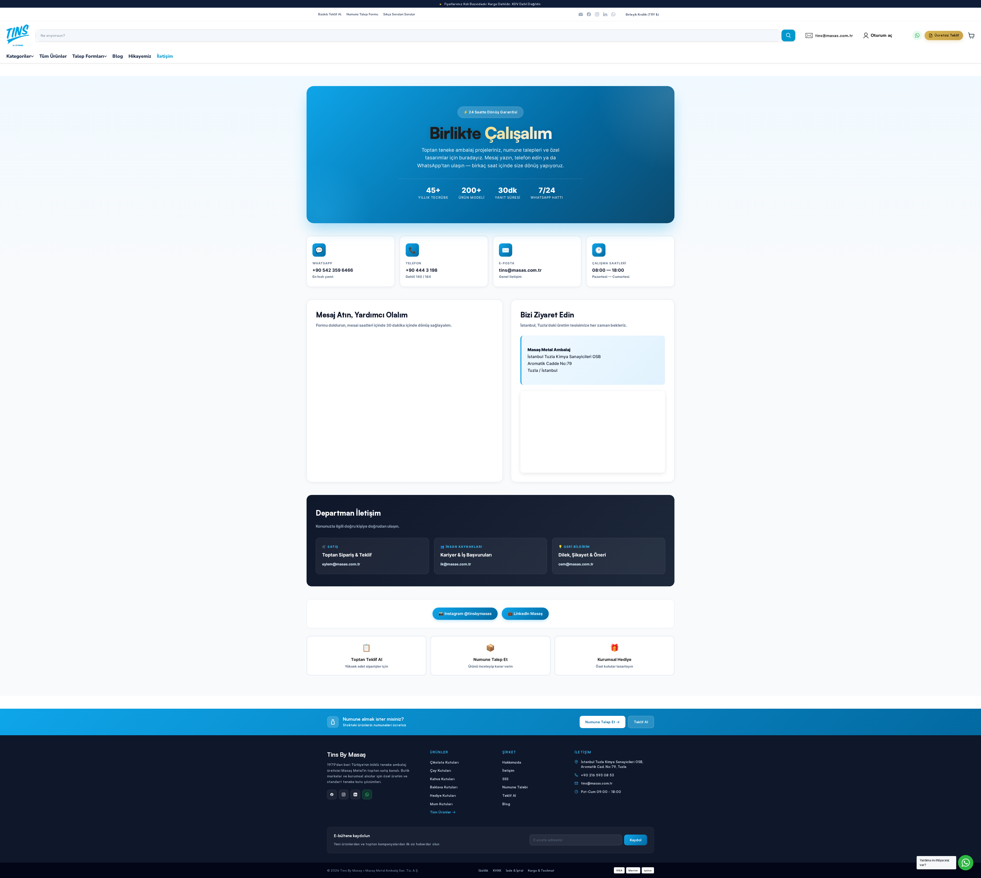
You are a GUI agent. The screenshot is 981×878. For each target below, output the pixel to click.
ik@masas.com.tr (455, 564)
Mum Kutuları (441, 804)
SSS (505, 779)
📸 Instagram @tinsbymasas (465, 613)
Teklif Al (641, 722)
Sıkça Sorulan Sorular (399, 14)
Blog (506, 804)
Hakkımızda (511, 762)
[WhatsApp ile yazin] (917, 35)
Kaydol (635, 840)
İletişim (508, 770)
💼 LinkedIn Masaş (525, 613)
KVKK (497, 870)
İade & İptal (514, 870)
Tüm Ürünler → (443, 812)
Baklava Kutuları (443, 787)
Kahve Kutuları (442, 779)
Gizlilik (483, 870)
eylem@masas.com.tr (341, 564)
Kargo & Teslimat (541, 870)
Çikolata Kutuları (444, 762)
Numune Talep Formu (362, 14)
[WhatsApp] (367, 794)
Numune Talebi (515, 787)
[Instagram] (343, 794)
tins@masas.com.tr (597, 783)
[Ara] (788, 35)
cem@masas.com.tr (575, 564)
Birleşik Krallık (642, 14)
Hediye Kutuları (443, 795)
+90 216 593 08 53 (597, 775)
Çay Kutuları (440, 770)
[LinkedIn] (355, 794)
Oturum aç (881, 35)
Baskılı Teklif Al (329, 14)
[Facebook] (332, 794)
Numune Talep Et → (602, 722)
